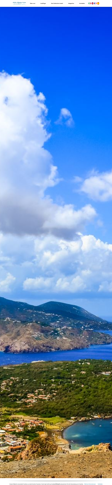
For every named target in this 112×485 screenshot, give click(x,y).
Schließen (100, 484)
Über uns (32, 3)
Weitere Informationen (90, 484)
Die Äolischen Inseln (57, 3)
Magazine (71, 3)
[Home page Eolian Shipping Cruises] (19, 3)
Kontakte (82, 3)
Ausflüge (43, 3)
